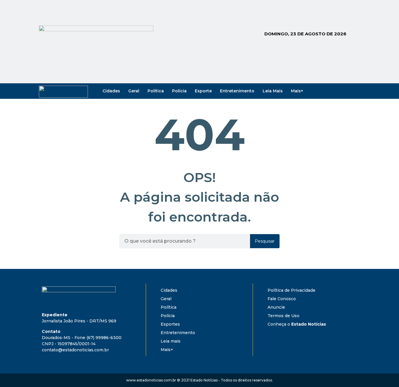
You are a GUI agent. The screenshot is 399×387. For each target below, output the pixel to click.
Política (156, 91)
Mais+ (297, 91)
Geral (133, 91)
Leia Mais (273, 91)
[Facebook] (327, 91)
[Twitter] (344, 91)
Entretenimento (237, 91)
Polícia (179, 91)
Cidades (111, 91)
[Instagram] (336, 91)
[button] (285, 290)
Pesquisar (265, 241)
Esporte (203, 91)
